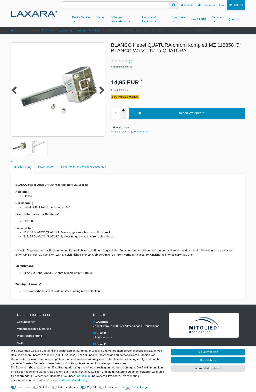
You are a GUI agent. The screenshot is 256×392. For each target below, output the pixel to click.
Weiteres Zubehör (87, 30)
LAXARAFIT (199, 19)
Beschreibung (22, 167)
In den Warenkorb (191, 113)
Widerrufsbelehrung (29, 335)
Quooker (233, 19)
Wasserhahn (65, 30)
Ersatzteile (178, 17)
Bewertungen (46, 166)
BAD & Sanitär (81, 17)
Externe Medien (68, 387)
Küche (100, 17)
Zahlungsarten (26, 321)
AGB (20, 342)
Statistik (44, 387)
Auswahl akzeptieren (208, 368)
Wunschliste (122, 127)
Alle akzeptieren (208, 351)
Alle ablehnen (208, 360)
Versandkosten (140, 131)
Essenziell (23, 387)
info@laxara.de (102, 337)
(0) (130, 61)
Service (217, 17)
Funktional (111, 387)
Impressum (83, 375)
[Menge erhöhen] (123, 110)
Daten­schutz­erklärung (73, 380)
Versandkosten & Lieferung (34, 328)
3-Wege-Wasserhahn (119, 19)
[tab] (22, 167)
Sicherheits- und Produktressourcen (83, 166)
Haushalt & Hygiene (149, 19)
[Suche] (174, 5)
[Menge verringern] (123, 116)
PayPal (91, 387)
